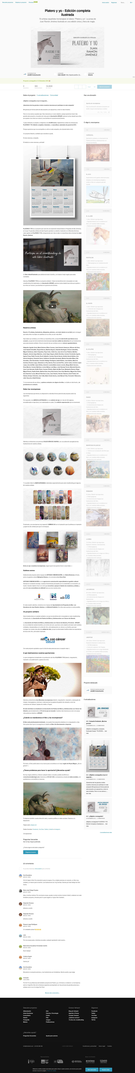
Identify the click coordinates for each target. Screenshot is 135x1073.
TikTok (93, 1020)
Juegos (48, 1020)
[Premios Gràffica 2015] (31, 1061)
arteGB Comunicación (34, 75)
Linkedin (51, 829)
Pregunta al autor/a (31, 852)
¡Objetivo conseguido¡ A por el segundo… (96, 776)
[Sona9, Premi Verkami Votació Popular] (103, 1061)
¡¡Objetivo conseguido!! (94, 816)
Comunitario (27, 1015)
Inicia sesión (105, 2)
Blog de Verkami (73, 1011)
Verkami (68, 2)
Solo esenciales (92, 1069)
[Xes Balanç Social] (44, 1061)
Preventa (31, 2)
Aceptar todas (105, 1069)
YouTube (41, 829)
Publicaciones (50, 1022)
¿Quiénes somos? (74, 1017)
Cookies (109, 1046)
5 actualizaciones (43, 95)
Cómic (48, 1015)
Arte (67, 75)
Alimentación (27, 1011)
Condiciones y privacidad (89, 1046)
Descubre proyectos (7, 2)
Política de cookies (51, 1070)
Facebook (35, 829)
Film (47, 1017)
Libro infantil (61, 75)
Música (25, 1022)
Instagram (57, 829)
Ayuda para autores (52, 1036)
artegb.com (33, 825)
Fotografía (26, 1020)
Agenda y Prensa (74, 1013)
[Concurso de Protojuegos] (76, 1061)
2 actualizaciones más (106, 832)
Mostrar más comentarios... (52, 993)
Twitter (46, 829)
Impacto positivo (73, 75)
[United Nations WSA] (58, 1061)
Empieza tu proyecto (20, 2)
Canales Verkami (74, 1015)
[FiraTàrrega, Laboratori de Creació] (90, 1061)
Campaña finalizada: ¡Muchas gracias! (96, 722)
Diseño (25, 1017)
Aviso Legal (102, 1046)
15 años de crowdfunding (76, 1020)
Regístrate (114, 2)
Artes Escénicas (28, 1013)
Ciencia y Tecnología (52, 1013)
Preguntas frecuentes (29, 1036)
